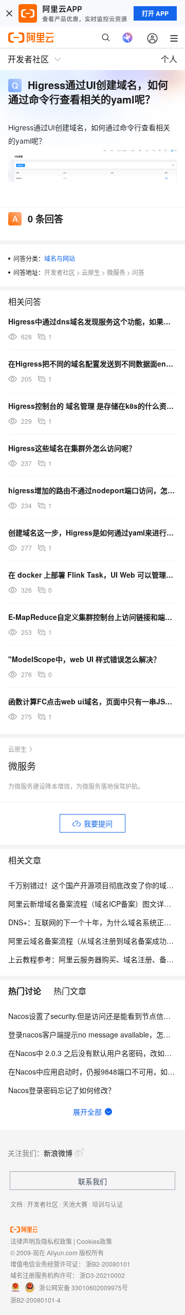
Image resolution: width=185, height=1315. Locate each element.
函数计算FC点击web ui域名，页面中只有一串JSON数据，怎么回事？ (92, 701)
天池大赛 (75, 1204)
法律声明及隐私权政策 (41, 1241)
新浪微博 (58, 1153)
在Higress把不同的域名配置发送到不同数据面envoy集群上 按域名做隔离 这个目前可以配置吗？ (92, 363)
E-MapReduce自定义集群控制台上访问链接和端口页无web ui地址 (92, 617)
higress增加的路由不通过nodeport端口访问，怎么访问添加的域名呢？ (92, 490)
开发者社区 (59, 272)
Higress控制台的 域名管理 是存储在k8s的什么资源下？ (92, 406)
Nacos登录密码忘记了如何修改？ (61, 1090)
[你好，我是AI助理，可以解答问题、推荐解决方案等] (127, 37)
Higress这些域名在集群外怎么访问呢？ (72, 448)
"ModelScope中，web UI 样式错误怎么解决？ (84, 659)
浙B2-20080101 (108, 1263)
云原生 (91, 272)
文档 (16, 1204)
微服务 (116, 272)
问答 (138, 272)
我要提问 (98, 823)
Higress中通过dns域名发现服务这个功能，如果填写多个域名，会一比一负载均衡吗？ (92, 321)
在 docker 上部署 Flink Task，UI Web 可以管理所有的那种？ (92, 574)
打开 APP (155, 13)
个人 (169, 59)
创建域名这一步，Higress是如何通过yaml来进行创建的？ (92, 532)
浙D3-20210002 (102, 1275)
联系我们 (92, 1181)
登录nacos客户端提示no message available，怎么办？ (96, 1034)
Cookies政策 (94, 1241)
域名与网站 (59, 258)
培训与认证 (107, 1204)
